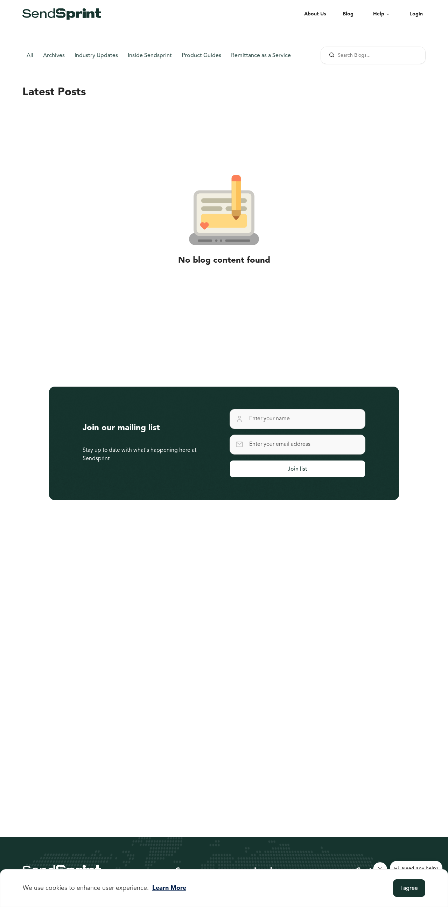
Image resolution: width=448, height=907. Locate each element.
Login (416, 14)
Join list (297, 469)
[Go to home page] (61, 14)
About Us (315, 14)
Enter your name (269, 419)
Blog (348, 14)
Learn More (169, 888)
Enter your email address (279, 444)
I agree (409, 888)
